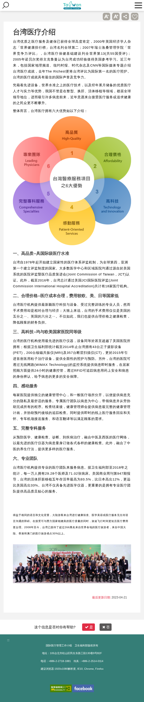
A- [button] (106, 16)
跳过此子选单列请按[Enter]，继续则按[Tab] (97, 16)
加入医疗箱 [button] (134, 16)
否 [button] (108, 627)
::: (8, 640)
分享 (125, 16)
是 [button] (91, 627)
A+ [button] (116, 16)
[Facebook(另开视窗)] (83, 688)
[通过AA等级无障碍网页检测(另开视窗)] (61, 688)
